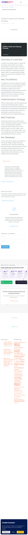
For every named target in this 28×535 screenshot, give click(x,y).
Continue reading (14, 300)
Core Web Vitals (18, 353)
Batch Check (17, 345)
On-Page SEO (22, 387)
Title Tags (16, 403)
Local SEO (12, 23)
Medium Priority (17, 384)
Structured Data (18, 399)
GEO (17, 361)
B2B (25, 342)
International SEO (17, 372)
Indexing (16, 369)
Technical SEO (9, 181)
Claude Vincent (6, 161)
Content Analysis (18, 347)
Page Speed (16, 388)
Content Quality (17, 349)
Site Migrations (16, 398)
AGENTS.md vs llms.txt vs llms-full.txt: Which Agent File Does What (8, 351)
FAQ (15, 361)
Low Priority (17, 382)
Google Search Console (19, 363)
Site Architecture (17, 396)
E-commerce (18, 358)
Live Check (18, 379)
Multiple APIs (16, 387)
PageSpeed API (18, 390)
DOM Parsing (19, 356)
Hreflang (15, 366)
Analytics (21, 342)
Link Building (17, 377)
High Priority (19, 364)
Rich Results (16, 391)
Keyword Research (18, 375)
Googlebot (22, 361)
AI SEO (15, 342)
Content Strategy (17, 351)
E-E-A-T (16, 359)
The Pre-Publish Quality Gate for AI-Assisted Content (14, 292)
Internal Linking (18, 371)
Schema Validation (17, 393)
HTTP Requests (19, 368)
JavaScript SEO (18, 374)
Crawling (22, 355)
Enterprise (21, 359)
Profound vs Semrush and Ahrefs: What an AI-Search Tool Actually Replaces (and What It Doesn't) (8, 362)
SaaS (21, 391)
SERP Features (22, 395)
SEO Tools (16, 395)
